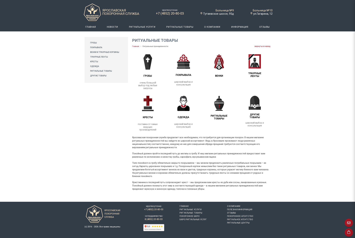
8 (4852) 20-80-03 (154, 219)
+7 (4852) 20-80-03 (170, 13)
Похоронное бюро (190, 216)
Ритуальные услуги (190, 209)
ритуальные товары (179, 27)
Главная (184, 206)
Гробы (93, 43)
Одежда (94, 66)
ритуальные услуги (142, 27)
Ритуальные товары (101, 71)
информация (239, 27)
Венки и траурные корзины (104, 52)
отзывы (264, 27)
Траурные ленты (99, 57)
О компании (233, 206)
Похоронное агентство (240, 216)
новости (112, 27)
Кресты (94, 61)
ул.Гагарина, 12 (262, 13)
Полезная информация (239, 209)
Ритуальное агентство (240, 219)
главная (90, 27)
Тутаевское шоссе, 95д (218, 13)
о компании (212, 27)
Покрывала (96, 47)
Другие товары (98, 76)
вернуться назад (262, 46)
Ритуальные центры (238, 223)
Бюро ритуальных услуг (193, 219)
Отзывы (231, 213)
